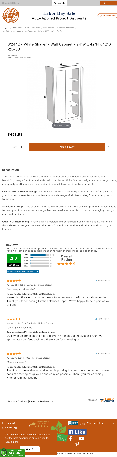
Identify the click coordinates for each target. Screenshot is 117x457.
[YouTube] (81, 438)
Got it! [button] (29, 449)
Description (10, 170)
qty (15, 147)
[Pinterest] (77, 444)
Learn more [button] (11, 442)
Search (60, 3)
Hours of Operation (9, 426)
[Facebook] (70, 438)
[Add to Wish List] (109, 147)
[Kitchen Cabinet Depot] (11, 15)
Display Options (17, 401)
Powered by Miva (86, 453)
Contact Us (95, 423)
